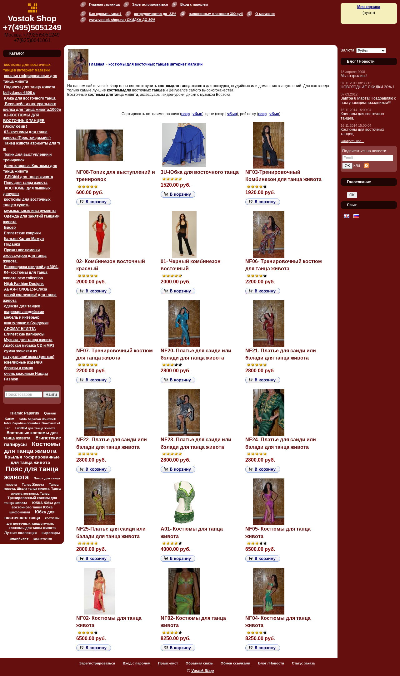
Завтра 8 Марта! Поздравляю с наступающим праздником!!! (368, 100)
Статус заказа (303, 663)
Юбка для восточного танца (30, 98)
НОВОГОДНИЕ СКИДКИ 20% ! (367, 87)
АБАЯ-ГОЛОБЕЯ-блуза (25, 289)
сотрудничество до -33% (155, 14)
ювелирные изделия (23, 362)
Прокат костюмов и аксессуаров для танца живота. (25, 255)
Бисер (10, 227)
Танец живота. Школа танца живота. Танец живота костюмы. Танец (32, 489)
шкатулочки (42, 538)
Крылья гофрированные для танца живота (32, 459)
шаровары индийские (24, 312)
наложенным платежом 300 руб (216, 14)
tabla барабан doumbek (37, 419)
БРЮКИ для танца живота (28, 177)
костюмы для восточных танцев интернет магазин (155, 64)
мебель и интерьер (21, 317)
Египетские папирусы (24, 334)
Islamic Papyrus (24, 413)
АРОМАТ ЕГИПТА (20, 328)
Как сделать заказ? (105, 14)
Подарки (12, 244)
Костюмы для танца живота (32, 447)
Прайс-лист (168, 663)
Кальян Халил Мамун (24, 239)
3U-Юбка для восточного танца (200, 172)
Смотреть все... (352, 141)
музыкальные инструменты (30, 210)
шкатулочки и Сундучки (26, 323)
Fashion (11, 379)
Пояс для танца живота (26, 182)
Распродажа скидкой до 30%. (31, 267)
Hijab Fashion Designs (24, 284)
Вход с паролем (194, 4)
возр (185, 114)
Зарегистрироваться (150, 4)
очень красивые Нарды (26, 373)
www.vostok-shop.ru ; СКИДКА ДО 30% (122, 20)
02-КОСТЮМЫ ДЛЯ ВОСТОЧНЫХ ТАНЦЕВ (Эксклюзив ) (24, 121)
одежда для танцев (22, 306)
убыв (197, 114)
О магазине (265, 14)
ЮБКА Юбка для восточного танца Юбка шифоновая (34, 507)
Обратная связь (199, 663)
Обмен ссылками (235, 663)
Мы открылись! (354, 76)
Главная (96, 64)
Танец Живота (33, 484)
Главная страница (104, 4)
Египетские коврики (22, 233)
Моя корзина (368, 7)
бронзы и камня (18, 368)
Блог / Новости (271, 663)
